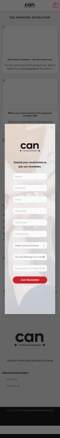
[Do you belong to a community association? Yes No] (30, 257)
